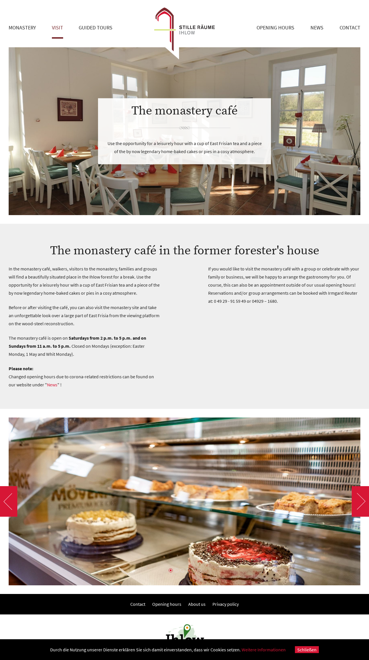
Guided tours (95, 27)
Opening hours (275, 27)
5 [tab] (193, 569)
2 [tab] (175, 569)
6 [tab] (198, 569)
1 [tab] (170, 569)
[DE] (346, 6)
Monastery (22, 27)
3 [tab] (181, 569)
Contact (350, 27)
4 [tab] (187, 569)
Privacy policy (225, 604)
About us (197, 604)
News (316, 27)
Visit (57, 27)
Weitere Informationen (264, 650)
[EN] (356, 6)
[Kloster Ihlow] (184, 29)
